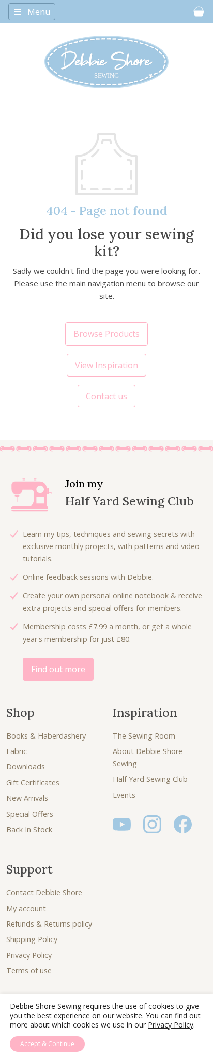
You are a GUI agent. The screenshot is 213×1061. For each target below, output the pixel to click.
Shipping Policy (31, 939)
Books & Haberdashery (46, 736)
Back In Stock (29, 829)
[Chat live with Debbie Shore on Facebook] (183, 823)
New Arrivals (27, 798)
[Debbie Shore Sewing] (106, 62)
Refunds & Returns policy (49, 924)
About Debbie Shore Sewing (147, 757)
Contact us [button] (106, 396)
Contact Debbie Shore (44, 892)
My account (26, 908)
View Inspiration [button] (106, 365)
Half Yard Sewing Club (150, 779)
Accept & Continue (47, 1043)
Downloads (25, 767)
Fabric (16, 751)
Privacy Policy (29, 955)
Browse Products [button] (106, 333)
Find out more (58, 669)
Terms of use (29, 971)
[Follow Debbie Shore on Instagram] (152, 823)
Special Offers (29, 814)
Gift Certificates (32, 783)
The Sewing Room (144, 736)
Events (124, 795)
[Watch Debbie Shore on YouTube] (122, 823)
